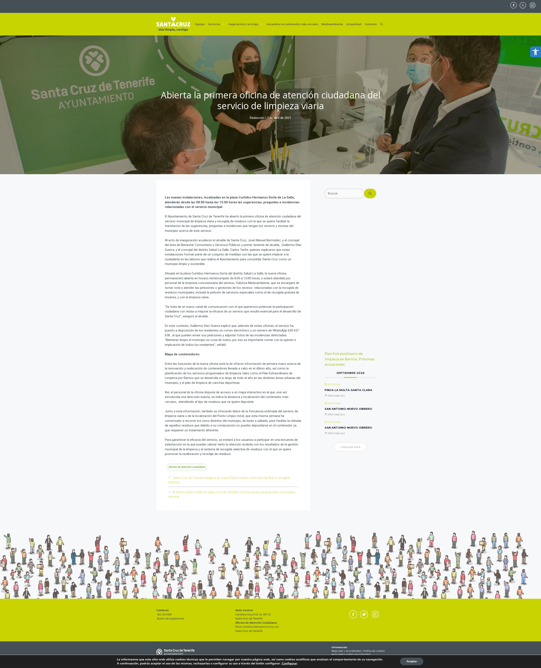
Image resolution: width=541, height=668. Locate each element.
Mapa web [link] (337, 650)
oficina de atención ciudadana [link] (186, 466)
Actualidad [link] (353, 24)
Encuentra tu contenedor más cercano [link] (292, 24)
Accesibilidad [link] (353, 650)
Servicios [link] (214, 24)
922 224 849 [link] (164, 614)
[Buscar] (370, 193)
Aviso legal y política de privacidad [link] (351, 654)
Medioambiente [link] (332, 24)
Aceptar (411, 661)
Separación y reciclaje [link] (243, 24)
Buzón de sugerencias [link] (170, 618)
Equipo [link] (200, 24)
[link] (535, 51)
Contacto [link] (371, 24)
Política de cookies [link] (374, 650)
